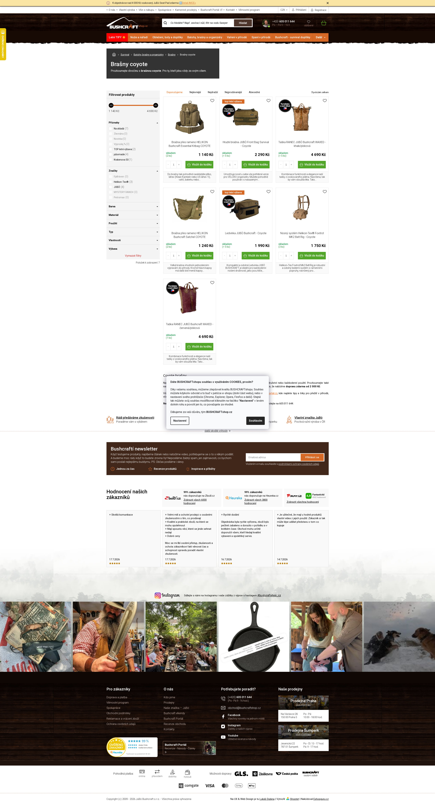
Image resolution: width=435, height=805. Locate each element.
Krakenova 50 (122, 159)
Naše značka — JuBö (176, 708)
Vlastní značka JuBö (309, 417)
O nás (112, 9)
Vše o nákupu (146, 9)
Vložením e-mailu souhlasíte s (282, 464)
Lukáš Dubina (267, 799)
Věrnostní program (249, 9)
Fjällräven (120, 176)
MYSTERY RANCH (125, 192)
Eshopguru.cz (321, 799)
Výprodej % (121, 144)
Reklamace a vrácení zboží (122, 718)
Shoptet (294, 799)
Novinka (119, 138)
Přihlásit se (312, 457)
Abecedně (254, 92)
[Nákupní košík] (321, 23)
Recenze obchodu (175, 724)
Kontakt (230, 9)
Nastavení (179, 420)
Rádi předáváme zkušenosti (135, 417)
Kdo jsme (169, 697)
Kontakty (169, 729)
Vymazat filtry (133, 255)
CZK (283, 10)
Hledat (243, 23)
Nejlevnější (195, 92)
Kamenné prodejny (186, 9)
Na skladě (120, 128)
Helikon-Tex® (123, 181)
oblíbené (308, 25)
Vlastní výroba (127, 9)
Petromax (121, 197)
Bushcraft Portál (210, 9)
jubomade (121, 154)
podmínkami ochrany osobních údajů (298, 464)
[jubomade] (302, 119)
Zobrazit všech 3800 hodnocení (255, 501)
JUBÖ (118, 187)
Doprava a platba (116, 697)
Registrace (320, 10)
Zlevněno (120, 133)
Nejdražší (213, 92)
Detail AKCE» (189, 3)
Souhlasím (255, 420)
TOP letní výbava (124, 149)
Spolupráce (164, 9)
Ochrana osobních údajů (121, 724)
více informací (303, 704)
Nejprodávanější (233, 92)
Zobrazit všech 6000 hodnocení (195, 501)
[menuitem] (117, 37)
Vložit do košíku (202, 164)
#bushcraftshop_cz (269, 595)
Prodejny (169, 702)
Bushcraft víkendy (174, 713)
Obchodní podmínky (118, 713)
